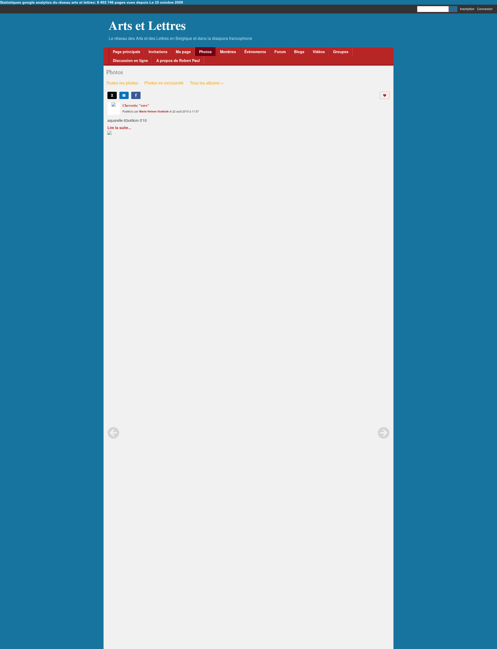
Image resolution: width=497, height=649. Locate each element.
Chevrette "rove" (135, 105)
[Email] (124, 95)
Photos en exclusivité (164, 83)
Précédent (113, 433)
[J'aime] (385, 95)
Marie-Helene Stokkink (154, 111)
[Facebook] (136, 95)
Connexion (485, 8)
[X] (112, 95)
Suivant (384, 433)
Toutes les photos (122, 83)
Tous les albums (205, 83)
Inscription (467, 8)
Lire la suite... (119, 127)
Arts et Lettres (147, 25)
